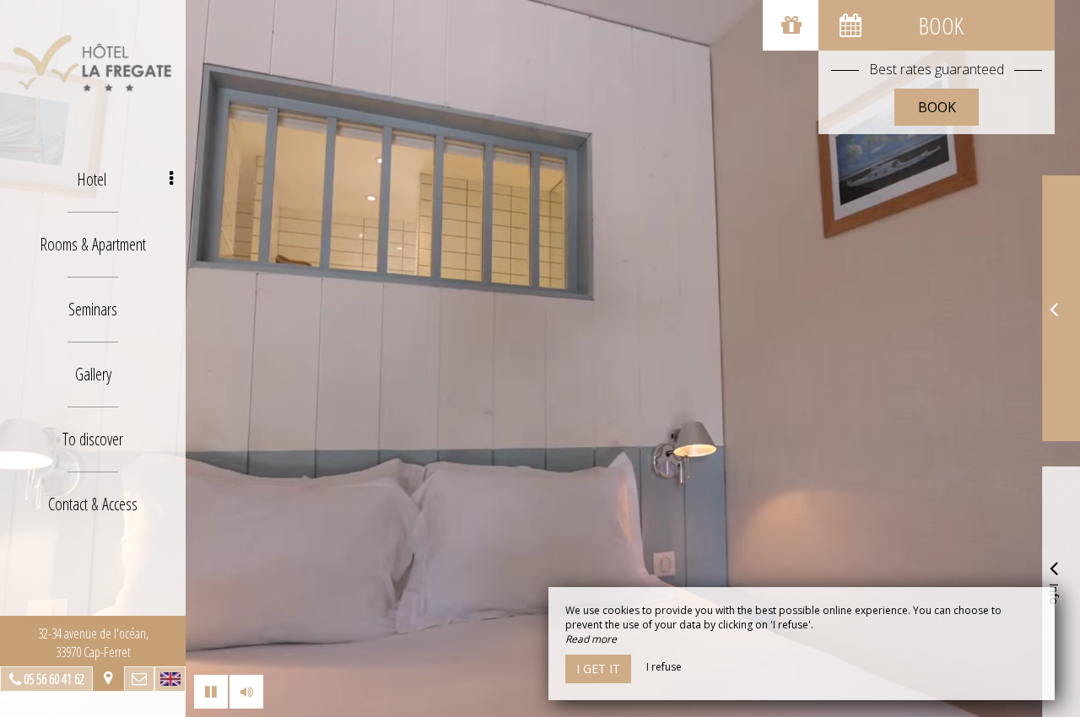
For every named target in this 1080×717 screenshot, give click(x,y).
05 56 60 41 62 (54, 679)
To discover (92, 439)
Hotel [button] (91, 179)
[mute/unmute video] (246, 692)
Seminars (92, 309)
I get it (598, 668)
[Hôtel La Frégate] (93, 63)
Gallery (93, 374)
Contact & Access (93, 504)
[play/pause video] (211, 692)
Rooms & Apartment (93, 244)
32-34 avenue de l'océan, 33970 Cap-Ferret (93, 642)
